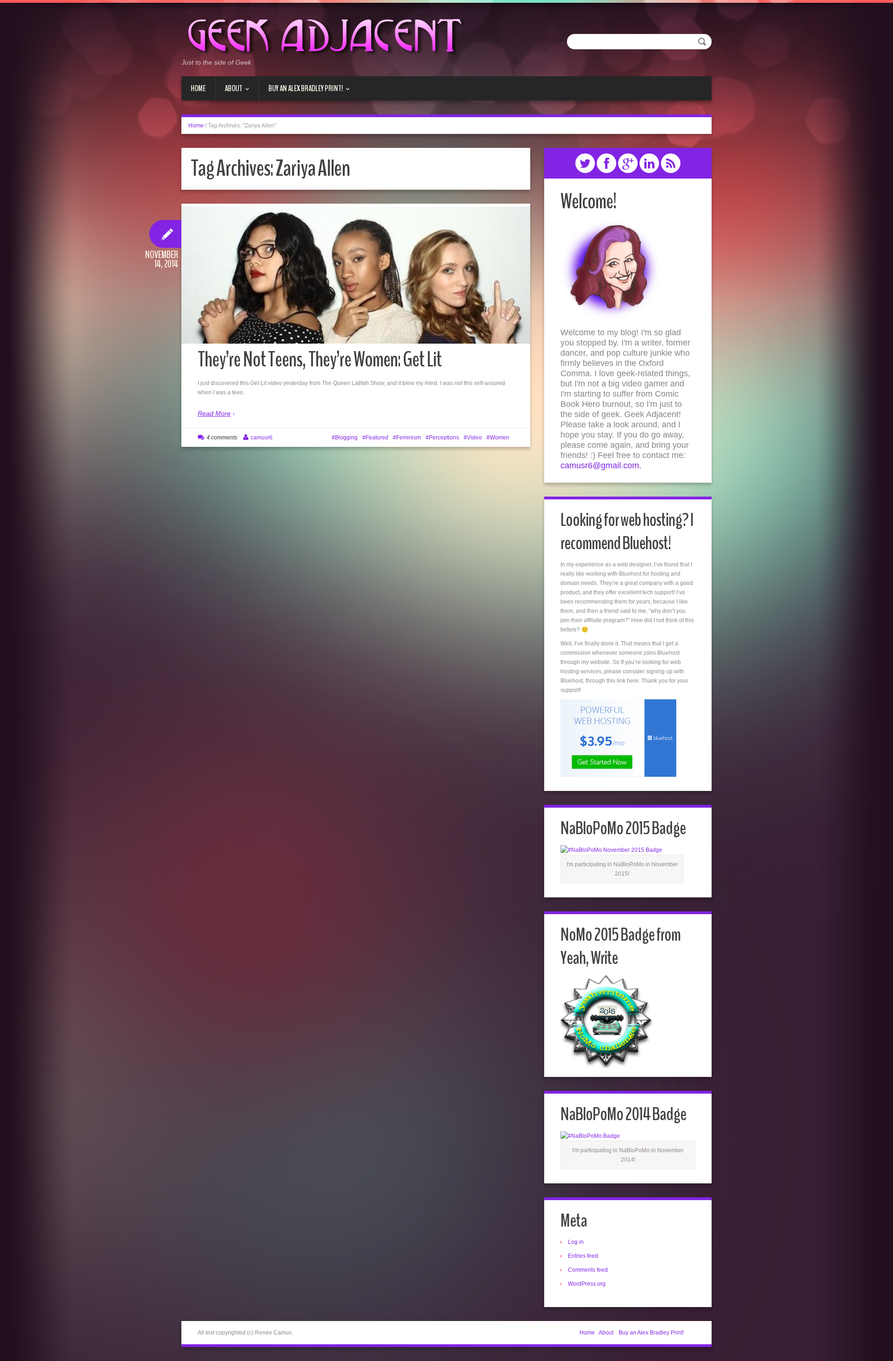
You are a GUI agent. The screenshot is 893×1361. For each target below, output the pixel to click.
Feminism (408, 437)
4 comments (222, 437)
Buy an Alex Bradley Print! (301, 91)
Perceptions (444, 437)
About (228, 91)
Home (198, 88)
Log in (576, 1242)
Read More (214, 413)
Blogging (346, 437)
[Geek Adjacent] (323, 34)
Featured (377, 437)
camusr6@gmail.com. (600, 465)
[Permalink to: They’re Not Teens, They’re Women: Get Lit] (355, 280)
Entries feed (583, 1256)
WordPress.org (587, 1284)
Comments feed (588, 1270)
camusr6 (262, 437)
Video (474, 437)
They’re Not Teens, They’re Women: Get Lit (319, 359)
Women (499, 437)
